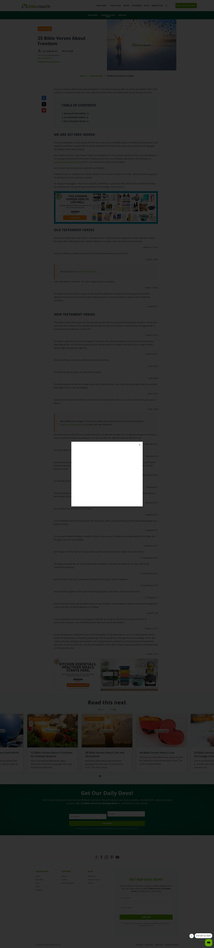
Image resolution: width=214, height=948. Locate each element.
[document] (107, 474)
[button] (139, 445)
